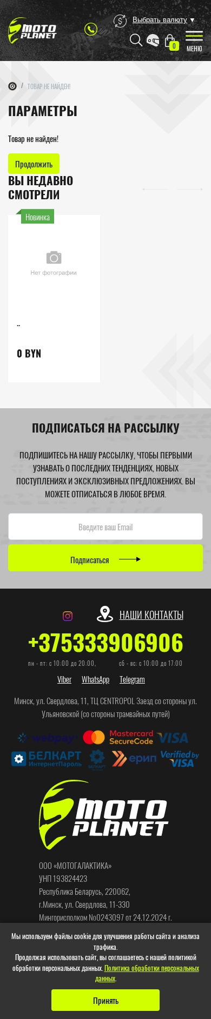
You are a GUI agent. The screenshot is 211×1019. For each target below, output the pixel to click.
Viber (64, 679)
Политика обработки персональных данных (147, 973)
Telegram (132, 679)
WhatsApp (95, 679)
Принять (105, 1000)
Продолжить (33, 164)
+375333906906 (105, 641)
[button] (155, 187)
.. (18, 322)
